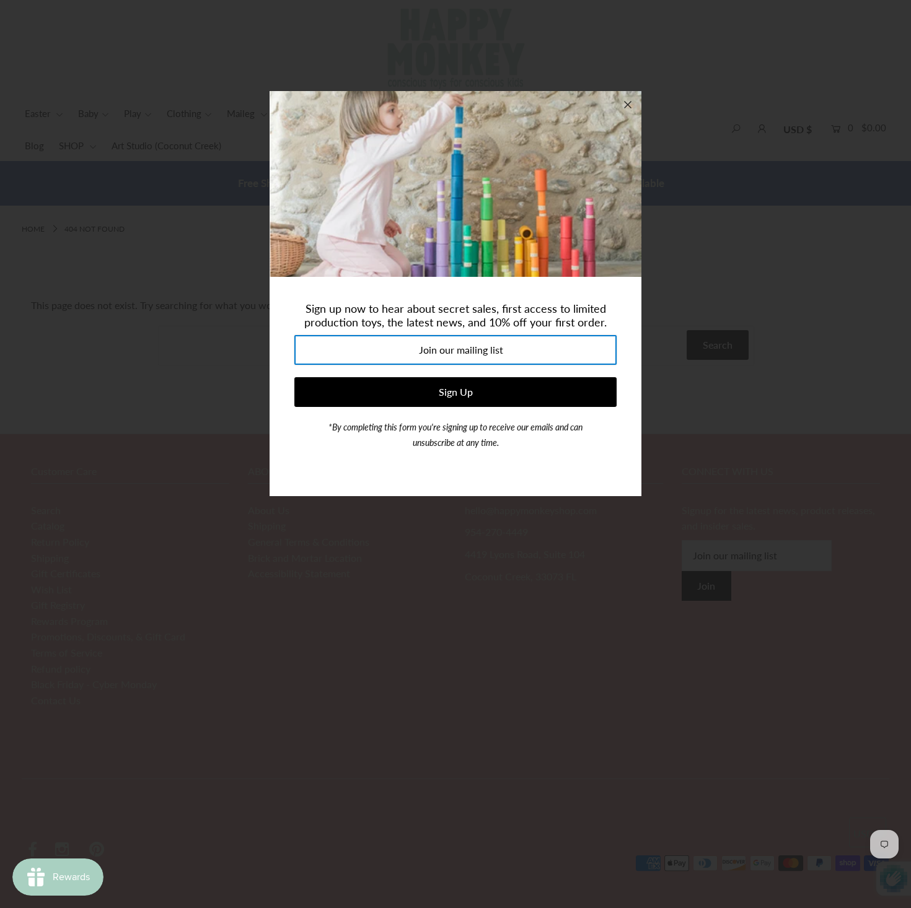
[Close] (627, 104)
